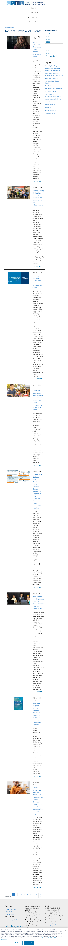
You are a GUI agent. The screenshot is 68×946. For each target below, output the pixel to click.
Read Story (37, 181)
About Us (33, 8)
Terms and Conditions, (48, 937)
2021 (48, 47)
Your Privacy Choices (12, 920)
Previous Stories (52, 56)
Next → (41, 895)
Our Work (33, 12)
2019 (48, 53)
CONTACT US (9, 914)
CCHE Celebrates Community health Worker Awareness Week (37, 49)
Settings (17, 942)
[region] (34, 937)
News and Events (33, 17)
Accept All (29, 942)
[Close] (65, 930)
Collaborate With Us (34, 22)
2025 (48, 36)
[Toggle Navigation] (62, 3)
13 (36, 894)
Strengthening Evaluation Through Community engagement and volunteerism (38, 198)
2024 (48, 39)
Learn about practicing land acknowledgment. (53, 924)
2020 (48, 50)
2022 (48, 45)
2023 (48, 42)
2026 (48, 33)
